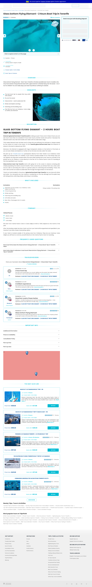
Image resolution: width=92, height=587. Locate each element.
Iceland (9, 319)
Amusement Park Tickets (54, 562)
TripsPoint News (8, 557)
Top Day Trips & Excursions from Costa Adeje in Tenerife (40, 505)
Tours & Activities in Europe (44, 509)
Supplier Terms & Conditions (76, 541)
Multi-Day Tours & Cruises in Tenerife (12, 523)
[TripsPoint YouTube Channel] (71, 583)
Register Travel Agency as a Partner (78, 556)
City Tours (50, 555)
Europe (13, 10)
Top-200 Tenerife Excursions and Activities (14, 507)
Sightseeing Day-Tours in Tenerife (61, 516)
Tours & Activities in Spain (9, 509)
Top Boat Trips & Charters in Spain (73, 507)
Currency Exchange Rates (11, 555)
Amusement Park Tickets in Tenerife (48, 520)
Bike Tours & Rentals (52, 569)
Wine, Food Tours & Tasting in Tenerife (61, 522)
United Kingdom (9, 291)
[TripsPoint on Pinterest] (67, 583)
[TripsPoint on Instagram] (81, 583)
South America (30, 548)
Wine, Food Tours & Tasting (54, 572)
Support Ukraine (45, 1)
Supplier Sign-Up (74, 539)
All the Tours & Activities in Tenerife (12, 516)
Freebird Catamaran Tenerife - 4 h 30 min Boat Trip (31, 434)
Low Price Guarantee (10, 550)
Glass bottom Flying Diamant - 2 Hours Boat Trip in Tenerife (39, 276)
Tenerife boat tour (18, 154)
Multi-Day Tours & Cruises (54, 574)
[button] (27, 353)
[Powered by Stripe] (71, 40)
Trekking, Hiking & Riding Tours (55, 553)
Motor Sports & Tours (53, 567)
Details (53, 405)
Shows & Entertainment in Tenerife (68, 520)
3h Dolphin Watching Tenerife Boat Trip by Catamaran (32, 456)
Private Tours (51, 539)
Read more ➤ (50, 422)
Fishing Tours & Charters (53, 550)
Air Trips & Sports (52, 557)
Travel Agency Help (74, 558)
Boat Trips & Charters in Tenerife (11, 518)
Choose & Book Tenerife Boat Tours (64, 505)
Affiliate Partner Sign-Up (75, 547)
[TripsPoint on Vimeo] (86, 583)
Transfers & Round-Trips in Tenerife (28, 520)
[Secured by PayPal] (85, 40)
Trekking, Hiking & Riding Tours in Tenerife (71, 518)
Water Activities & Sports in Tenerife (30, 518)
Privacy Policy (8, 543)
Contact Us (7, 539)
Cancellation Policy (9, 548)
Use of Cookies (8, 546)
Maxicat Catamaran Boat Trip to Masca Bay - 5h (32, 412)
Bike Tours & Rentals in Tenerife (29, 522)
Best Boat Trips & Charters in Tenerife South (37, 507)
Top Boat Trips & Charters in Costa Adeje (13, 505)
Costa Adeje (21, 10)
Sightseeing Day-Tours (53, 543)
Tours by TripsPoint (7, 10)
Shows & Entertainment (53, 565)
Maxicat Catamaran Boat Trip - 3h (31, 389)
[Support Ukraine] (27, 1)
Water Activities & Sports (54, 548)
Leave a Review (32, 264)
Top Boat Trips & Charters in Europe (27, 509)
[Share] (33, 50)
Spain (16, 10)
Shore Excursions (52, 541)
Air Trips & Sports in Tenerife (10, 520)
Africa (28, 543)
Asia (28, 541)
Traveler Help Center (10, 541)
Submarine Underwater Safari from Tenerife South (31, 478)
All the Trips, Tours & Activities (55, 576)
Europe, (7, 70)
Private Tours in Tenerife (29, 516)
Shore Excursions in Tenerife (44, 516)
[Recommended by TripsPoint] (55, 24)
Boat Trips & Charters (11, 73)
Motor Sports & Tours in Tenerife (11, 522)
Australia (29, 546)
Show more (31, 500)
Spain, (11, 70)
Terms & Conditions (9, 553)
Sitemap (7, 560)
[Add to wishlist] (29, 50)
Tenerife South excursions (57, 507)
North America (30, 550)
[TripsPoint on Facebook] (76, 583)
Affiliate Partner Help (74, 550)
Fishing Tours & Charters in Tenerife (50, 518)
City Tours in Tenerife (44, 522)
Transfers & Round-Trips (53, 560)
